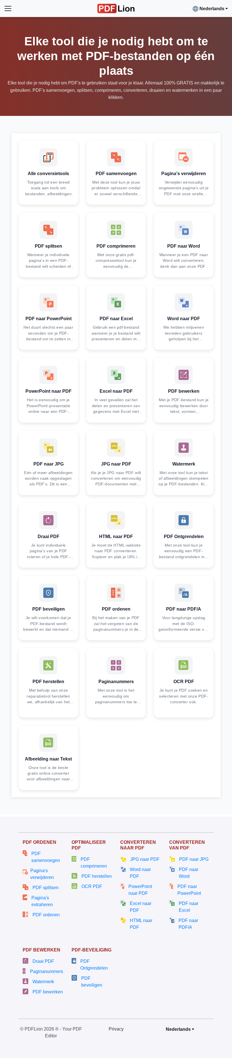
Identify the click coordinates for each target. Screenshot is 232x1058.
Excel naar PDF (140, 907)
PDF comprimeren (94, 862)
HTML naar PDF (141, 924)
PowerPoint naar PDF (140, 890)
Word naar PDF (140, 873)
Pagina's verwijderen (42, 874)
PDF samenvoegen (45, 857)
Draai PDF (43, 961)
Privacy (116, 1029)
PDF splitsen (46, 887)
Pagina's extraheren (42, 901)
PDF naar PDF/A (188, 924)
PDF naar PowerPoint (189, 890)
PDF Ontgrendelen (94, 964)
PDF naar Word (188, 873)
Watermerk (43, 981)
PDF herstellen (96, 876)
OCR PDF (91, 886)
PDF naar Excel (188, 907)
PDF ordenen (46, 914)
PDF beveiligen (91, 981)
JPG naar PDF (145, 859)
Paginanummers (46, 971)
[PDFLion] (116, 8)
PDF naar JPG (194, 859)
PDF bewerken (48, 991)
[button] (211, 9)
